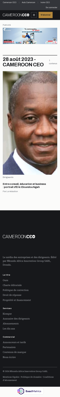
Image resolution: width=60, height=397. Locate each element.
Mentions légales (11, 377)
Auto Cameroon (28, 2)
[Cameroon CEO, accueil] (16, 15)
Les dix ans (9, 328)
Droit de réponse (12, 295)
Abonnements (11, 323)
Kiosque (7, 313)
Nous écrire (9, 357)
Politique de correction (16, 290)
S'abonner (46, 15)
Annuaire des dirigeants (16, 318)
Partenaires (9, 347)
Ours (5, 280)
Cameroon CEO (9, 2)
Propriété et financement (17, 300)
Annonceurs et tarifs (14, 342)
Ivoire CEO (45, 2)
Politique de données (31, 377)
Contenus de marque (14, 352)
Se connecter (51, 7)
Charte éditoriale (12, 285)
